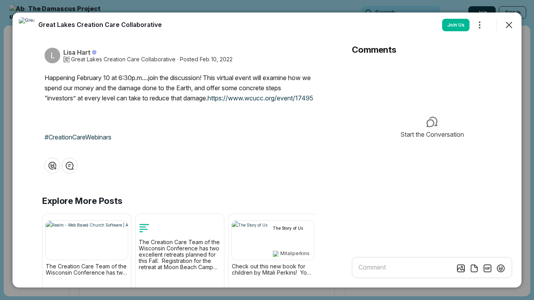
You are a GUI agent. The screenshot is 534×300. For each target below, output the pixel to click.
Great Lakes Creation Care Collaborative (123, 59)
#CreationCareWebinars (78, 137)
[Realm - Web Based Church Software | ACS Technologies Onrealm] (86, 240)
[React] (52, 165)
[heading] (100, 24)
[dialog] (267, 150)
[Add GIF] (487, 268)
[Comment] (69, 165)
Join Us (455, 25)
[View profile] (26, 25)
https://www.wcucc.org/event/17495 (260, 98)
